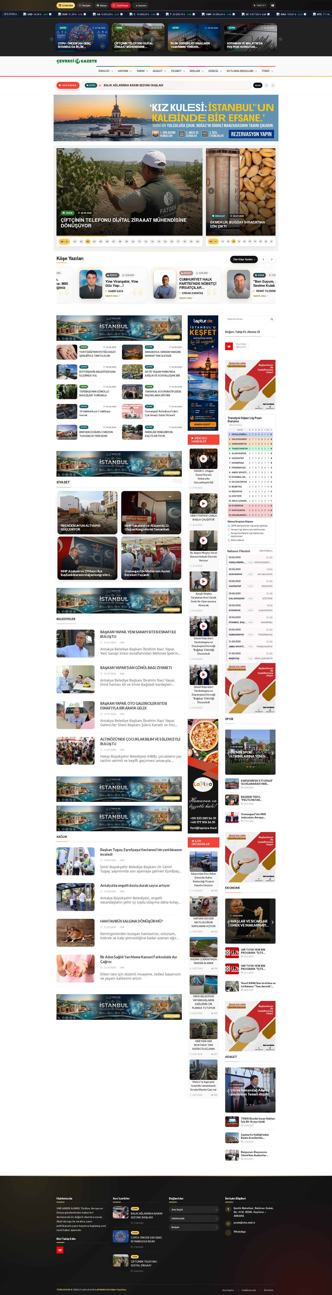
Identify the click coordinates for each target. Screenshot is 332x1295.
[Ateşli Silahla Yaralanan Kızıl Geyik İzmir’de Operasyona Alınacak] (203, 581)
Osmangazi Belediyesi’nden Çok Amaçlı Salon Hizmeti (161, 413)
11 (139, 241)
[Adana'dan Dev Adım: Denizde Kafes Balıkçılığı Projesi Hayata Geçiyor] (203, 861)
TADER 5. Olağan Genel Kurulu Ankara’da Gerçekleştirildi (203, 476)
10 (133, 241)
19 (191, 241)
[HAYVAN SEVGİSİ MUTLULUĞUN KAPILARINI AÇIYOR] (203, 906)
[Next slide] (272, 259)
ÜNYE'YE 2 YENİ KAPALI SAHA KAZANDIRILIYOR (247, 754)
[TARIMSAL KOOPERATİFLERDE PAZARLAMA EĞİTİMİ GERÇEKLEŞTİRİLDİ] (132, 391)
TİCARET (176, 70)
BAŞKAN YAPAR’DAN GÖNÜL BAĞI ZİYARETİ (136, 668)
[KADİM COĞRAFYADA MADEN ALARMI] (203, 947)
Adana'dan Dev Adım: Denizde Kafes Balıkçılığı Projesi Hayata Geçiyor (203, 879)
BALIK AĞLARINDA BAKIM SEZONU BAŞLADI (133, 85)
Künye (103, 5)
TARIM (140, 70)
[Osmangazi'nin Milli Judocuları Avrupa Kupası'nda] (232, 817)
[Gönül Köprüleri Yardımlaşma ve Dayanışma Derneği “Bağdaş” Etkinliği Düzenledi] (203, 626)
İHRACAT (104, 70)
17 (178, 241)
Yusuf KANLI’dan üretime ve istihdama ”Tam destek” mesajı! (258, 985)
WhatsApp (240, 1231)
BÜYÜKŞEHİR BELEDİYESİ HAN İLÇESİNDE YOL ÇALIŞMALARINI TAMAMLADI (97, 375)
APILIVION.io (10, 14)
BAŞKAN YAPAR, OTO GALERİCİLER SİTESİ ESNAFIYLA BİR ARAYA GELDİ (133, 705)
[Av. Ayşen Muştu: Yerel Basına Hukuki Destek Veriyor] (203, 540)
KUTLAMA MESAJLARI (240, 70)
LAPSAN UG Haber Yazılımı (110, 1289)
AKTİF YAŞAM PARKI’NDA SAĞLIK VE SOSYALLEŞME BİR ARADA (162, 375)
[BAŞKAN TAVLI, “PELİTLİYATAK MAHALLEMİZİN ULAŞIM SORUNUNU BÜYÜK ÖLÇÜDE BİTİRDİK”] (232, 800)
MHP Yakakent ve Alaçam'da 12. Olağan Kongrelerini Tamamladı (146, 527)
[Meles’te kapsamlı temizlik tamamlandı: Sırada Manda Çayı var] (203, 1070)
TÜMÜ (266, 70)
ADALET (158, 70)
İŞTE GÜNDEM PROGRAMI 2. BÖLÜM (249, 923)
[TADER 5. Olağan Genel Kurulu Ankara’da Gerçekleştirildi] (203, 459)
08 (120, 241)
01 (75, 241)
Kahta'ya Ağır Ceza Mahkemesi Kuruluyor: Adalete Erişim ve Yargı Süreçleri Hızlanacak (246, 1092)
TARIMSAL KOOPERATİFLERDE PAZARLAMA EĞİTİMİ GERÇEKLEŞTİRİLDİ (163, 395)
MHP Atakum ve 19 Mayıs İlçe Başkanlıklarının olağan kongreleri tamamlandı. (85, 573)
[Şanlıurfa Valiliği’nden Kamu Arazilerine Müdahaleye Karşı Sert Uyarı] (232, 1137)
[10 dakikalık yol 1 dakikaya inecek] (66, 411)
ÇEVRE (84, 367)
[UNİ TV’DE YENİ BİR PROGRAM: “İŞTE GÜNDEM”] (232, 952)
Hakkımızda (178, 1218)
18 (185, 241)
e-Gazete (141, 5)
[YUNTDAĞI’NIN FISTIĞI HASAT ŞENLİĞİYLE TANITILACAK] (66, 352)
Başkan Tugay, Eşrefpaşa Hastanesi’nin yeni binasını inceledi (141, 852)
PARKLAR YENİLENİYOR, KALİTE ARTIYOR (159, 434)
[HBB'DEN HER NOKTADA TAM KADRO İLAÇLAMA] (203, 1029)
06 (107, 241)
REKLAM (195, 70)
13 (152, 241)
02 (81, 241)
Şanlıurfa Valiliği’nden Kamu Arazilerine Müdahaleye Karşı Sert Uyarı (255, 1136)
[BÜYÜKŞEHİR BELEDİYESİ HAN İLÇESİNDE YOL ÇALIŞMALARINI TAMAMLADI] (66, 371)
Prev (228, 752)
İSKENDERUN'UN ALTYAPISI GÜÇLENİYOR (80, 527)
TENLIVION (63, 1289)
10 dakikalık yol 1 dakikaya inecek (94, 413)
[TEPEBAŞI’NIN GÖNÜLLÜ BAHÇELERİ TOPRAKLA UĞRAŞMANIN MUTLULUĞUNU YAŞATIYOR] (66, 391)
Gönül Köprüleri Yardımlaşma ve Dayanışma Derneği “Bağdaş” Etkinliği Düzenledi (203, 646)
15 (165, 241)
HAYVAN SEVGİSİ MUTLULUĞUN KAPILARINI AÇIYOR (204, 922)
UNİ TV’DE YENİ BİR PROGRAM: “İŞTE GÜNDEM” (253, 951)
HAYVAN (123, 70)
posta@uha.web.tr (244, 1222)
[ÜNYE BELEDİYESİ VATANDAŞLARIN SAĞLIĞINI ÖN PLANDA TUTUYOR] (203, 984)
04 (94, 241)
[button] (62, 191)
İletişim (86, 5)
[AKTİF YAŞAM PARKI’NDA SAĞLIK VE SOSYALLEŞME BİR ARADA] (132, 371)
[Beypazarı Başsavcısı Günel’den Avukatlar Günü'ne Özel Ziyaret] (232, 1155)
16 (172, 241)
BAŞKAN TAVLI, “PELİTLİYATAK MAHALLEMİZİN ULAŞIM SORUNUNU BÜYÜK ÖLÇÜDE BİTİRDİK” (256, 798)
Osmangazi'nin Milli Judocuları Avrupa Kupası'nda (253, 816)
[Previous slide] (263, 259)
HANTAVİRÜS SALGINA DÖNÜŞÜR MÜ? (131, 921)
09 (127, 241)
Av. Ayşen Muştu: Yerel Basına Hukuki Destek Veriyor (203, 556)
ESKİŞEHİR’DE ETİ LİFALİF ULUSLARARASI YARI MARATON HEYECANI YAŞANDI (257, 782)
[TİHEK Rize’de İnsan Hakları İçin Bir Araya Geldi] (232, 1121)
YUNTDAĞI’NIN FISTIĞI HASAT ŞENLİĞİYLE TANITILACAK (97, 353)
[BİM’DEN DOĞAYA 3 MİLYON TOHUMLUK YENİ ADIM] (66, 432)
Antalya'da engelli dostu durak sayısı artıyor (135, 885)
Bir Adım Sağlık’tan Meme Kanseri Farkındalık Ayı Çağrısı (138, 959)
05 (101, 241)
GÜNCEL (213, 70)
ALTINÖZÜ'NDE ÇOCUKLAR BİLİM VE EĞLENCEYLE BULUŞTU (140, 741)
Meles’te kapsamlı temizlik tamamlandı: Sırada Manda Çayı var (203, 1085)
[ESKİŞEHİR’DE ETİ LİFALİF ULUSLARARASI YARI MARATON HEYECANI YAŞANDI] (232, 783)
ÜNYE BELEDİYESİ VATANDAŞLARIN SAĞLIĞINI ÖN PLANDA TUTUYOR (203, 1002)
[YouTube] (273, 5)
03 (88, 241)
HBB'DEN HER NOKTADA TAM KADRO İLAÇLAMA (203, 1045)
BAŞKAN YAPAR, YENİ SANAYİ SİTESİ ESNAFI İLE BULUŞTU (138, 634)
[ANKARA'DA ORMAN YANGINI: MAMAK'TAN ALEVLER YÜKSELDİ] (132, 352)
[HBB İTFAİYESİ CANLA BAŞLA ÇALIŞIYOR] (203, 503)
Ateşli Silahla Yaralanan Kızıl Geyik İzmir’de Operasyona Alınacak (203, 599)
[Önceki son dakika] (266, 85)
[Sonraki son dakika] (273, 85)
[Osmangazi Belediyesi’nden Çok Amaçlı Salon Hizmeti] (132, 411)
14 (159, 241)
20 (197, 241)
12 (146, 241)
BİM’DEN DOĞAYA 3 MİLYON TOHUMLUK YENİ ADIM (96, 434)
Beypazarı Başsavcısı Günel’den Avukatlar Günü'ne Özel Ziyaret (254, 1153)
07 (114, 241)
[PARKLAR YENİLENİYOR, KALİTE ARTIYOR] (132, 432)
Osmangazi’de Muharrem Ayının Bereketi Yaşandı (147, 573)
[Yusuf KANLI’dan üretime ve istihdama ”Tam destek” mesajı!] (232, 986)
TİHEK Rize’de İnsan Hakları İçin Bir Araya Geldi (258, 1120)
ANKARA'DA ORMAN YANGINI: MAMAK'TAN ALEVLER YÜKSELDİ (163, 355)
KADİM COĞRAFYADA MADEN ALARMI (203, 961)
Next (273, 752)
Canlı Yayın (122, 5)
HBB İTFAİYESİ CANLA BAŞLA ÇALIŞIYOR (203, 517)
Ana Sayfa (177, 1209)
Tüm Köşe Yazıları (243, 259)
